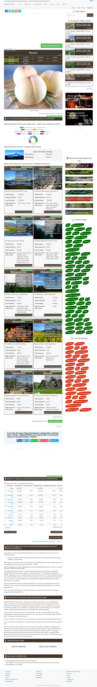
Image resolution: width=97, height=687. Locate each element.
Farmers (25, 57)
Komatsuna (77, 241)
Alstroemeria (70, 364)
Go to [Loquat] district (10, 532)
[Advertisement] (33, 27)
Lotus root (70, 237)
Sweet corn (70, 328)
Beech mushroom (72, 299)
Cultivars (25, 63)
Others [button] (64, 4)
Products (40, 57)
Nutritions (39, 677)
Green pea (70, 274)
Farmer (45, 4)
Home (73, 8)
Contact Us (70, 679)
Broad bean (80, 332)
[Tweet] (9, 11)
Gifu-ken (11, 524)
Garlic (68, 287)
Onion (86, 283)
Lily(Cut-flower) (71, 360)
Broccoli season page (79, 185)
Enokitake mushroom (73, 295)
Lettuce (86, 262)
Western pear (83, 307)
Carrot (68, 233)
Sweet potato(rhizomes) (74, 278)
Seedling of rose (85, 410)
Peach (83, 8)
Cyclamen (70, 381)
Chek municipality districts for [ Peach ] (50, 113)
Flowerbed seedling (84, 393)
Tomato (77, 270)
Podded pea (70, 332)
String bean (88, 328)
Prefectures (27, 4)
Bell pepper (85, 270)
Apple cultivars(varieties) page (79, 165)
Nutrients (40, 60)
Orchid (69, 385)
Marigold (82, 397)
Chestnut (69, 320)
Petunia (69, 401)
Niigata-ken (10, 517)
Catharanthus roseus (80, 401)
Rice (68, 225)
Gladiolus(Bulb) (80, 372)
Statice (69, 356)
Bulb (77, 368)
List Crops (59, 426)
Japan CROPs (9, 4)
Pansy (68, 397)
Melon (86, 320)
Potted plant (81, 377)
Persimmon (70, 311)
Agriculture (11, 57)
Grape (82, 316)
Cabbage (86, 241)
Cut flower (70, 344)
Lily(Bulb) (85, 368)
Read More (89, 89)
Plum (68, 316)
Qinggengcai (70, 266)
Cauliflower (70, 262)
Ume (81, 299)
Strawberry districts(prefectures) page (79, 199)
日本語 (91, 0)
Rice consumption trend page (79, 212)
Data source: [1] (57, 417)
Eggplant (69, 270)
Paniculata (70, 352)
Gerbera (76, 356)
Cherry (75, 316)
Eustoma (84, 356)
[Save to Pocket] (16, 11)
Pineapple (80, 324)
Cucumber (80, 266)
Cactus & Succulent (79, 385)
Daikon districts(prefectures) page (79, 179)
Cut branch (70, 368)
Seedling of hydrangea (73, 405)
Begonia (85, 381)
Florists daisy (80, 344)
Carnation (69, 348)
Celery (74, 258)
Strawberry (78, 320)
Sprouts (89, 332)
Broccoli (78, 262)
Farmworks (39, 673)
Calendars (39, 675)
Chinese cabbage (81, 237)
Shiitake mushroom (72, 291)
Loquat (78, 311)
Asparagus (82, 258)
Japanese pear (71, 307)
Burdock (75, 233)
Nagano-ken (10, 499)
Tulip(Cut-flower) (84, 360)
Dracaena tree (71, 393)
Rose (77, 348)
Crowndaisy (85, 254)
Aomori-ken (10, 515)
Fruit (87, 299)
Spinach (69, 245)
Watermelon (70, 324)
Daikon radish (80, 229)
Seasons (55, 60)
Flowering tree (81, 389)
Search (90, 15)
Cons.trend (11, 63)
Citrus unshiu (70, 303)
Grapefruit (80, 303)
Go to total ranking (55, 537)
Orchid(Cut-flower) (81, 352)
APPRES (69, 681)
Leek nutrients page (79, 192)
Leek (68, 258)
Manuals (69, 673)
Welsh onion (78, 245)
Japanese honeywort (73, 254)
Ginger (75, 287)
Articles (55, 57)
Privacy (69, 677)
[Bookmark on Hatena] (19, 11)
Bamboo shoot (85, 233)
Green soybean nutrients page (79, 172)
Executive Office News (73, 671)
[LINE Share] (13, 11)
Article (58, 4)
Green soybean (80, 274)
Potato (86, 278)
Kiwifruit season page (79, 205)
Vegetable (70, 229)
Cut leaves (80, 364)
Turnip (89, 229)
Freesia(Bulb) (71, 377)
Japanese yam (76, 283)
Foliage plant (70, 389)
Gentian (84, 348)
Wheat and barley (77, 225)
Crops (20, 4)
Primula (78, 381)
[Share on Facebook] (6, 11)
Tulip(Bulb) (70, 372)
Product (52, 4)
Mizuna (69, 241)
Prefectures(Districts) (11, 679)
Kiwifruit (88, 324)
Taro (68, 283)
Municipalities (37, 4)
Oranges (79, 328)
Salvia (75, 397)
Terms (68, 675)
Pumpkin (89, 266)
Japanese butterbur (72, 250)
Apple (88, 303)
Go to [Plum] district (56, 532)
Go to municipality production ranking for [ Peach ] (47, 541)
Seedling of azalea (72, 410)
